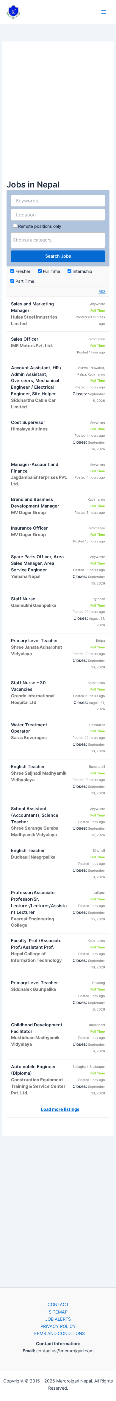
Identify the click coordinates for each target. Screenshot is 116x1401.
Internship (81, 271)
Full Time (51, 271)
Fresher (22, 271)
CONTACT (58, 1304)
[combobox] (58, 240)
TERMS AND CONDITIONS (58, 1333)
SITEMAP (58, 1312)
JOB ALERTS (58, 1319)
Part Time (24, 281)
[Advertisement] (58, 113)
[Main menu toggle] (104, 12)
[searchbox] (58, 240)
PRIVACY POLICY (58, 1326)
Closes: (80, 393)
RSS (102, 291)
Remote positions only (39, 226)
